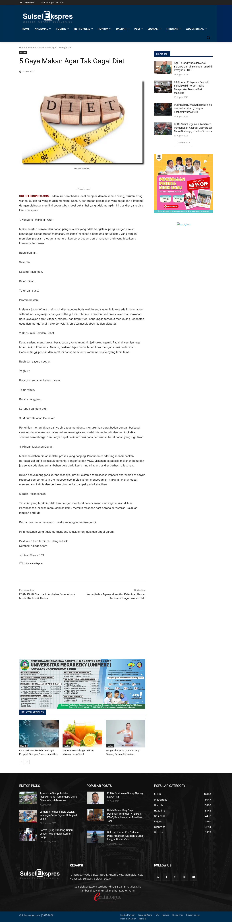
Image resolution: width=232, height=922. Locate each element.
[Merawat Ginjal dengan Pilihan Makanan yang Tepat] (82, 733)
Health (31, 47)
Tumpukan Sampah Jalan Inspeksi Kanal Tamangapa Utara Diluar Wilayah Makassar (58, 797)
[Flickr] (175, 877)
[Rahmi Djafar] (21, 563)
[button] (208, 37)
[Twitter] (31, 572)
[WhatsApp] (39, 572)
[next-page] (27, 762)
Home (22, 47)
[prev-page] (21, 762)
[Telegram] (47, 572)
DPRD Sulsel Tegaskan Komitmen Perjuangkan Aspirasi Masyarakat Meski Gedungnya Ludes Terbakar (193, 128)
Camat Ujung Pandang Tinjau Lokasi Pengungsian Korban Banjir (56, 834)
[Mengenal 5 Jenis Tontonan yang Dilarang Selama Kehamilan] (125, 733)
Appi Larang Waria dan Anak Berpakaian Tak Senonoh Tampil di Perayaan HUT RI (193, 66)
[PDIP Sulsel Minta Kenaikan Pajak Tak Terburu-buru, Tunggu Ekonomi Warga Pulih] (163, 109)
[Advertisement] (82, 633)
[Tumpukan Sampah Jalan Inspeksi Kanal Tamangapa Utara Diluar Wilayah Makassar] (28, 798)
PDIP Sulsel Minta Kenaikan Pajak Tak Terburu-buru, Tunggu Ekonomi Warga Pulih (193, 108)
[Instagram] (184, 877)
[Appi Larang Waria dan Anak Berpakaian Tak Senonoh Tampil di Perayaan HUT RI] (163, 67)
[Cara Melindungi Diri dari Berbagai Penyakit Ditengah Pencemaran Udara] (39, 733)
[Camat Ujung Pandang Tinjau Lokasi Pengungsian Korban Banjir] (28, 834)
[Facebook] (22, 572)
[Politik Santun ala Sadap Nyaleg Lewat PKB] (95, 798)
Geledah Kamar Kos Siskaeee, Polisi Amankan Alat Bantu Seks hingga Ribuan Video (125, 836)
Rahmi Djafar (36, 563)
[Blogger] (157, 877)
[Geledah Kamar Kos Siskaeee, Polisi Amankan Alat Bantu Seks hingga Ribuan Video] (95, 837)
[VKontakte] (193, 877)
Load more (182, 142)
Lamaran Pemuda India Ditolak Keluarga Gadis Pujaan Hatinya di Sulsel (58, 815)
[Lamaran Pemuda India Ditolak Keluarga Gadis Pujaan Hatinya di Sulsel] (28, 816)
